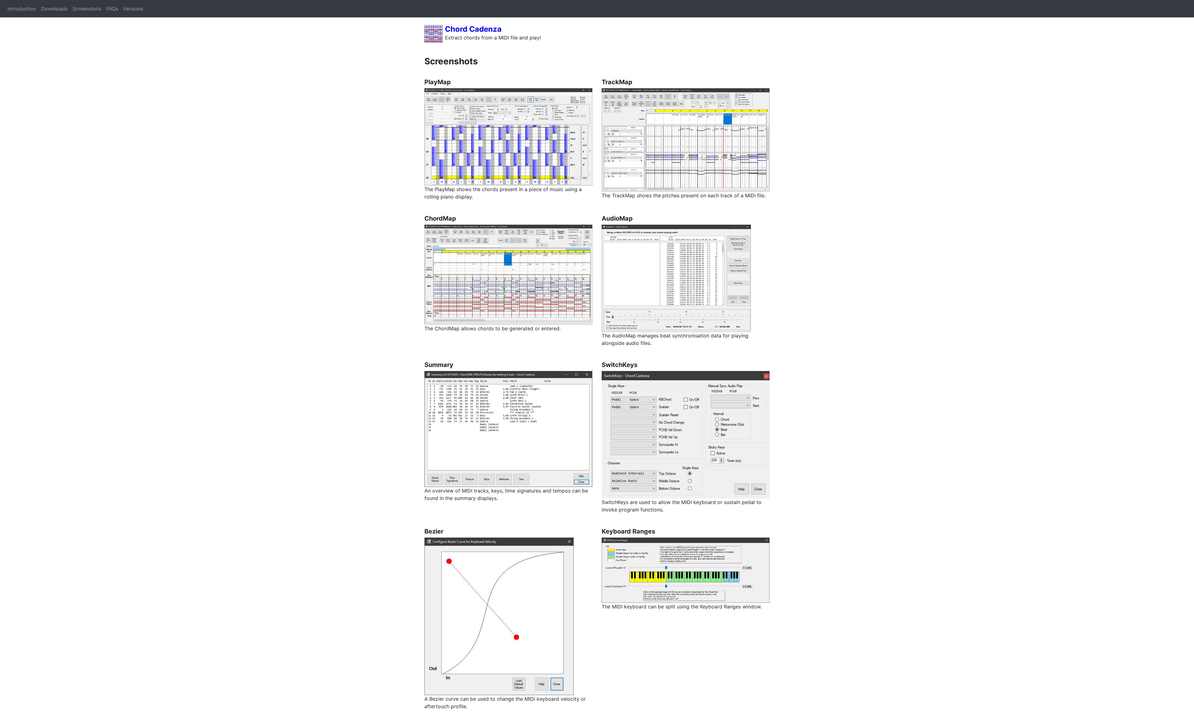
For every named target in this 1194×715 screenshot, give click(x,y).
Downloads (54, 9)
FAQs (112, 9)
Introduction (21, 9)
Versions (133, 9)
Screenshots (86, 9)
